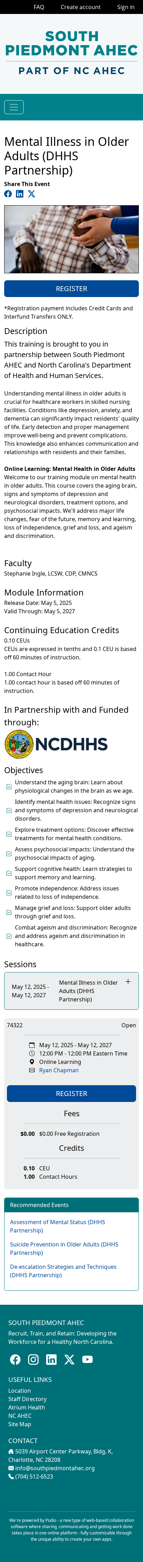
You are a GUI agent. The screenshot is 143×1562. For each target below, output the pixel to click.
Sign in (126, 7)
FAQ (39, 7)
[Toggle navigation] (14, 107)
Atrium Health (26, 1407)
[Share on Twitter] (31, 193)
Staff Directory (27, 1399)
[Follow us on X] (69, 1359)
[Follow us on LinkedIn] (51, 1359)
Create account (81, 7)
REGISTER (71, 288)
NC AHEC (20, 1416)
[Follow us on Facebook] (15, 1359)
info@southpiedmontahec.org (55, 1468)
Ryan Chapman (59, 1070)
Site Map (19, 1424)
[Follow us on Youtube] (87, 1359)
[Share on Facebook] (9, 193)
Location (19, 1390)
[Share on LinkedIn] (21, 193)
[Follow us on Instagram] (33, 1359)
